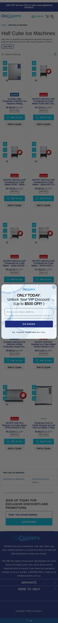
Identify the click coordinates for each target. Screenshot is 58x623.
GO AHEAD (29, 324)
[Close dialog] (54, 286)
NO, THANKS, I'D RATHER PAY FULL (29, 332)
